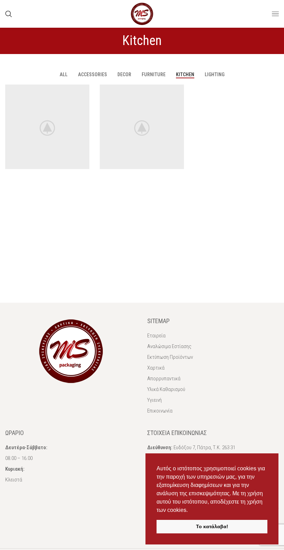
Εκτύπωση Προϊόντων (170, 357)
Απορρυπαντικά (163, 378)
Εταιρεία (156, 335)
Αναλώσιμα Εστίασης (169, 346)
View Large (83, 91)
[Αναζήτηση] (9, 14)
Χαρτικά (156, 368)
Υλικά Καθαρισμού (166, 389)
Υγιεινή (154, 400)
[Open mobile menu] (275, 14)
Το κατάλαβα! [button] (212, 526)
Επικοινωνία (159, 411)
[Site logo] (142, 13)
